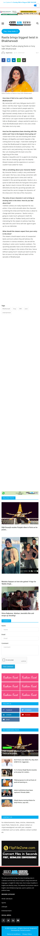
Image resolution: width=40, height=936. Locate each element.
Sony (14, 309)
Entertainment (6, 911)
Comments (6, 621)
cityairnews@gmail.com (10, 827)
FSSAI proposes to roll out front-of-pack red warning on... (25, 781)
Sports (4, 903)
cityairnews (9, 53)
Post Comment (8, 667)
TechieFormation (25, 930)
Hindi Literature (7, 899)
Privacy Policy (27, 934)
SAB (20, 309)
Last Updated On (19, 2)
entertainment (7, 312)
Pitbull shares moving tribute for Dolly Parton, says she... (24, 801)
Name (4, 626)
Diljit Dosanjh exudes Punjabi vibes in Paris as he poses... (19, 528)
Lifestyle (4, 907)
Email (3, 634)
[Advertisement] (20, 281)
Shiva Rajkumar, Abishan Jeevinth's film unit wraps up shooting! (18, 614)
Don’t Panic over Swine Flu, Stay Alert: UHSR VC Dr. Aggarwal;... (26, 761)
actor (26, 309)
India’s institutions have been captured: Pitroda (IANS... (23, 791)
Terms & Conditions (14, 934)
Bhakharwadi (6, 309)
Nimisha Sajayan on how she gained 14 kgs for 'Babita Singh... (19, 583)
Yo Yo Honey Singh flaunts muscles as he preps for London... (25, 771)
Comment (5, 643)
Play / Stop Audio (10, 31)
